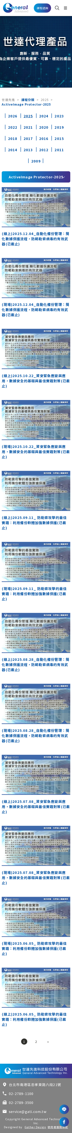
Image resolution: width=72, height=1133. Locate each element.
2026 (12, 115)
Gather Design (35, 1127)
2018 (12, 138)
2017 (28, 138)
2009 (36, 160)
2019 (59, 127)
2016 (44, 138)
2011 (59, 149)
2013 (28, 149)
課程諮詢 (42, 8)
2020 (44, 127)
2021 (28, 127)
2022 (12, 127)
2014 (12, 149)
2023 (59, 115)
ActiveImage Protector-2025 (36, 176)
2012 (44, 149)
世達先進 (8, 99)
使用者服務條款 (58, 1127)
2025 (45, 99)
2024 (44, 115)
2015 (59, 138)
